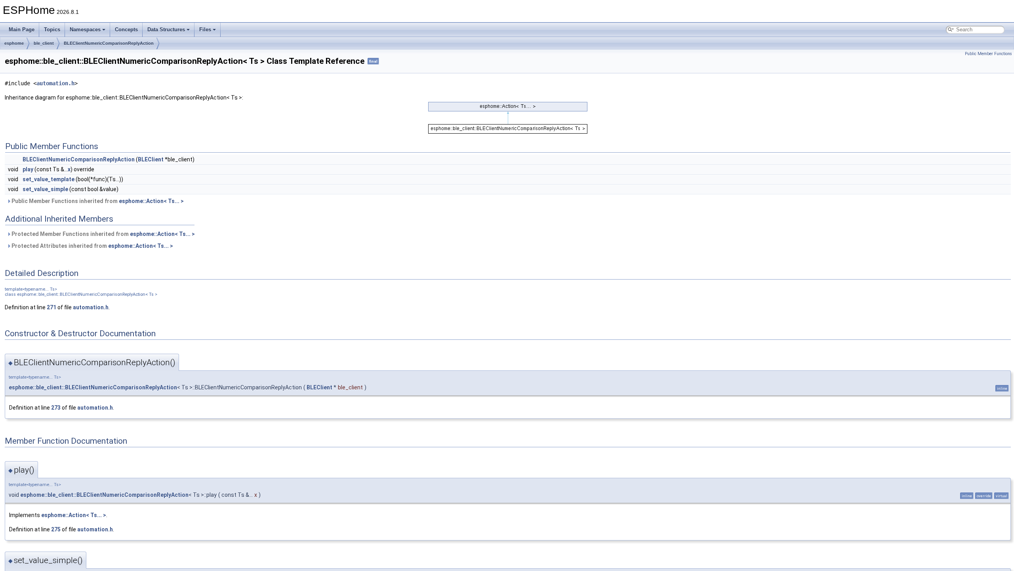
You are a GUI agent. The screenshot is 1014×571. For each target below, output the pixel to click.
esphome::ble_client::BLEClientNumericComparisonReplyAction (93, 387)
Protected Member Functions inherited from (102, 234)
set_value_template (48, 179)
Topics (52, 30)
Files (205, 30)
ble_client (44, 43)
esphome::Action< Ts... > (151, 201)
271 (51, 307)
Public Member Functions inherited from (97, 201)
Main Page (21, 30)
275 (56, 529)
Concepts (126, 30)
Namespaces (85, 30)
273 (56, 407)
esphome (14, 43)
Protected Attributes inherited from (91, 246)
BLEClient (151, 159)
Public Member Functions (988, 53)
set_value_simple (45, 189)
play (28, 169)
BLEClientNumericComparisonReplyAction (109, 43)
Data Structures (166, 30)
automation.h (55, 83)
